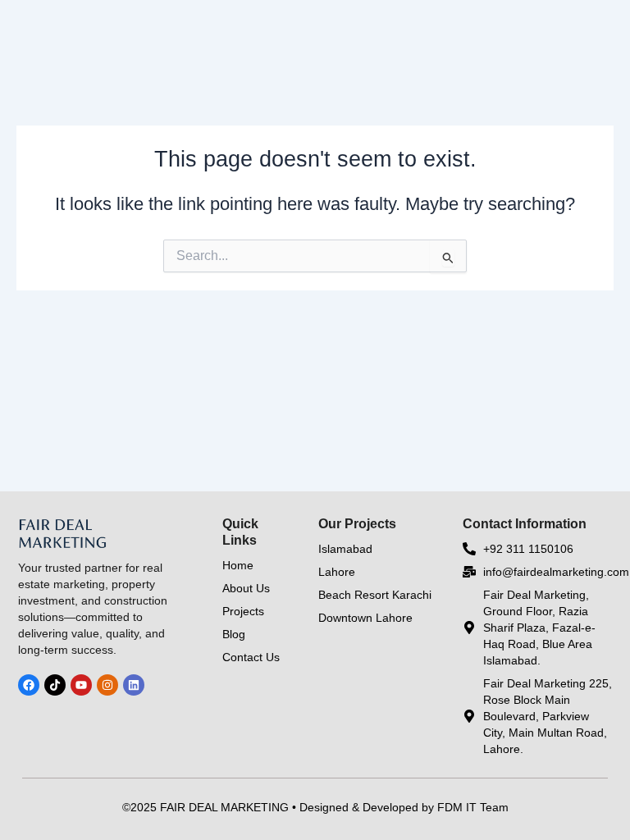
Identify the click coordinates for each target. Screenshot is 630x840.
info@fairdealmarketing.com (556, 571)
